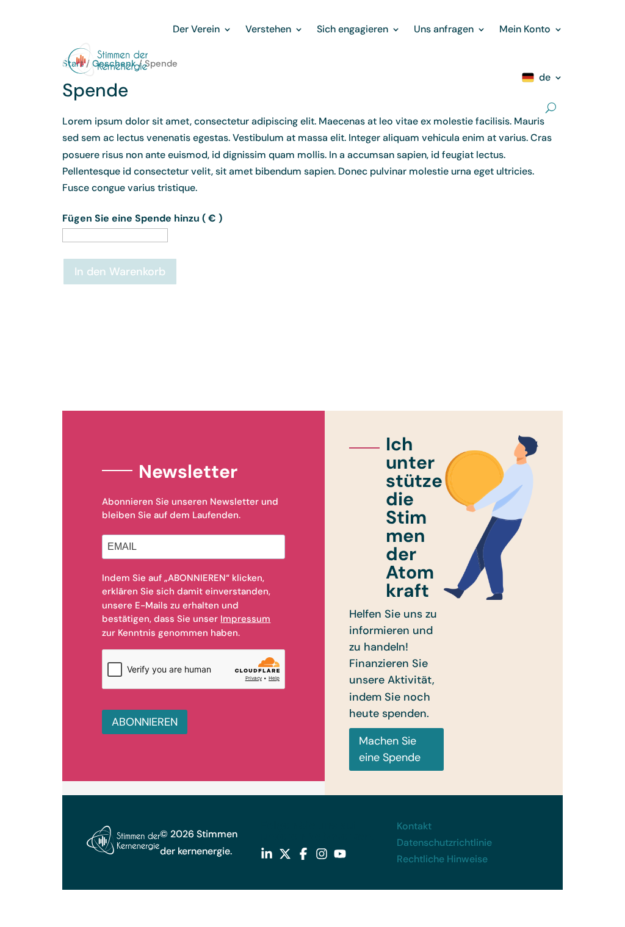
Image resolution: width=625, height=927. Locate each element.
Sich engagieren (352, 29)
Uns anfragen (444, 29)
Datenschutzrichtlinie (444, 842)
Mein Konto (525, 29)
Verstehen (268, 29)
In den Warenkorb (119, 271)
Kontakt (414, 826)
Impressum (245, 619)
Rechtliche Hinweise (442, 859)
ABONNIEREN (145, 722)
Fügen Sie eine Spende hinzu (142, 218)
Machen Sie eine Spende (390, 749)
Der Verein (196, 29)
